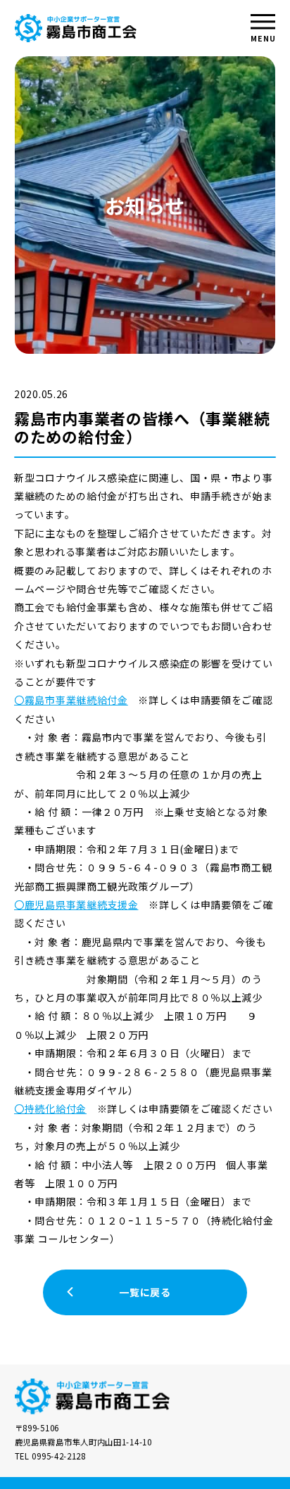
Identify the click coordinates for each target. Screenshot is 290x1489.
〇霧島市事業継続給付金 (71, 700)
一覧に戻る (145, 1292)
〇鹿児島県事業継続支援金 (76, 904)
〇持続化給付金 (50, 1108)
